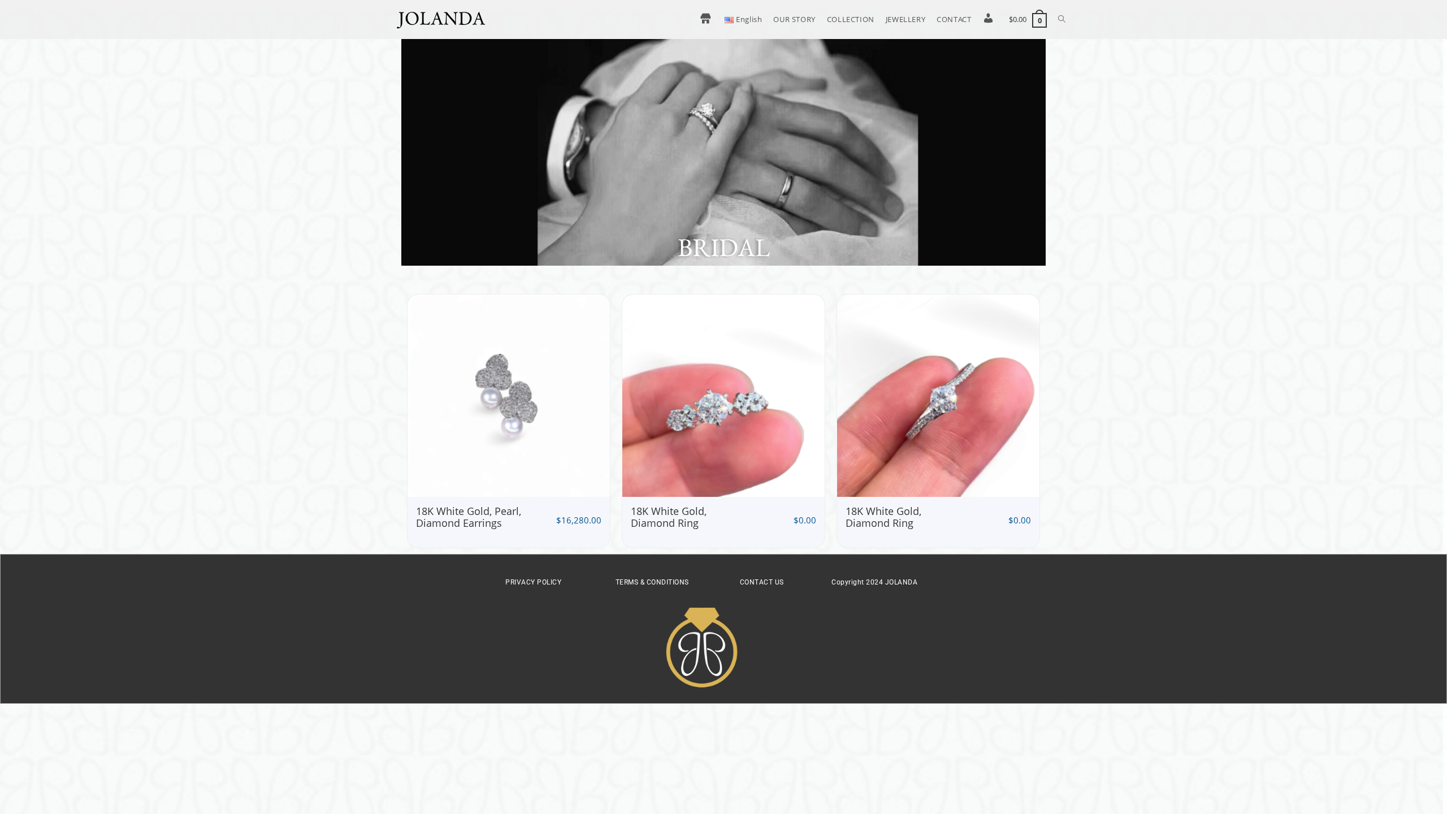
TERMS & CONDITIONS (652, 582)
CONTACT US (762, 582)
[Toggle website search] (1061, 19)
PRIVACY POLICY (533, 582)
